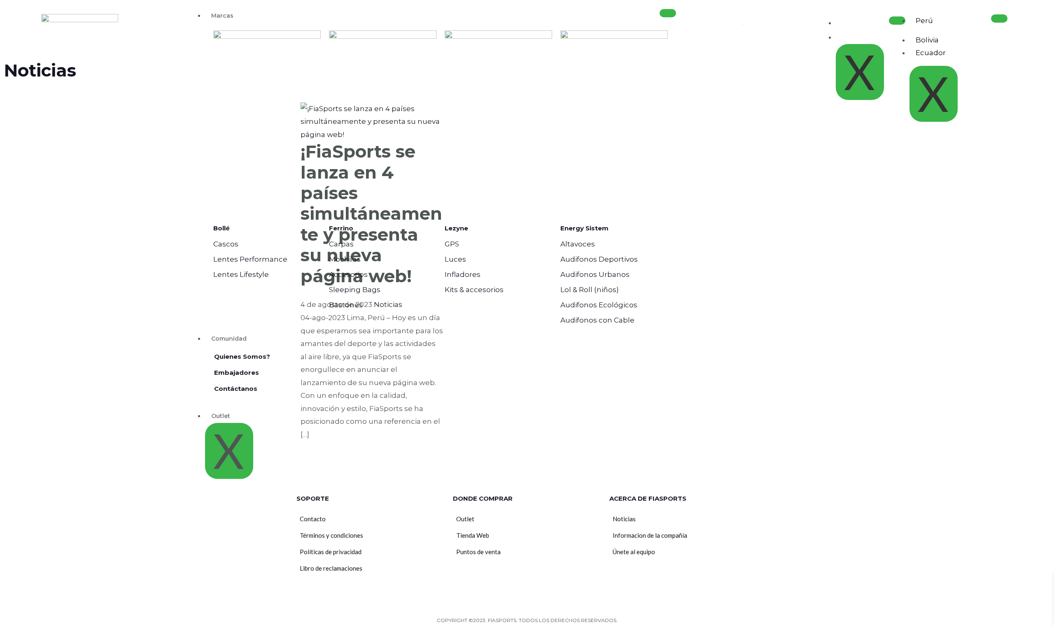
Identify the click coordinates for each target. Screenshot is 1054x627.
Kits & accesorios (474, 290)
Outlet (220, 416)
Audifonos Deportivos (599, 259)
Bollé (221, 228)
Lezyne (456, 228)
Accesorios (348, 274)
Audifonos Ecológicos (598, 305)
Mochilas (345, 259)
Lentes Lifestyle (241, 274)
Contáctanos (235, 388)
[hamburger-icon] (668, 13)
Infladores (462, 274)
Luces (455, 259)
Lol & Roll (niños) (589, 290)
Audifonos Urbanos (595, 274)
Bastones (346, 305)
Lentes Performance (250, 259)
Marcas (222, 15)
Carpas (341, 244)
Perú (924, 20)
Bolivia (927, 40)
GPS (452, 244)
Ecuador (931, 53)
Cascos (225, 244)
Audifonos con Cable (597, 320)
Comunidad (229, 338)
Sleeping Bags (354, 290)
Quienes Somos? (242, 356)
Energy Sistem (584, 228)
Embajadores (236, 372)
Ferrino (341, 228)
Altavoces (577, 244)
